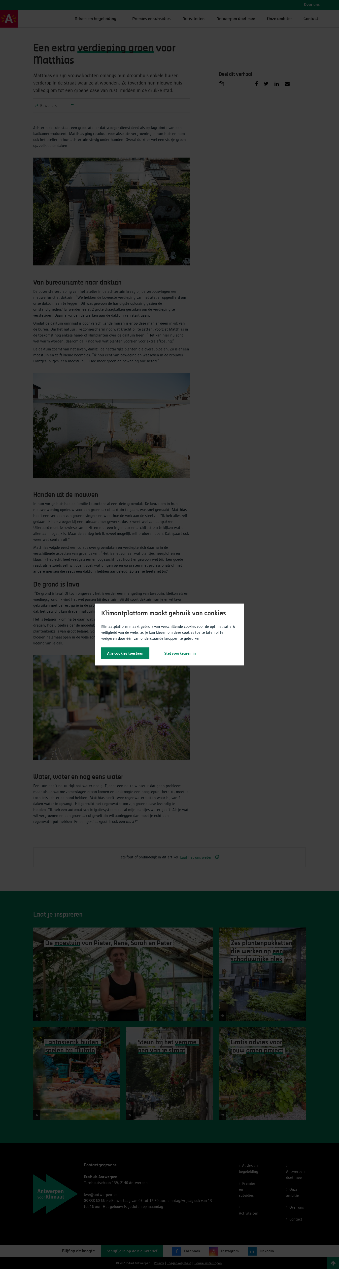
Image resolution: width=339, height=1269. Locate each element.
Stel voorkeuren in (180, 653)
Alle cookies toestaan (125, 653)
